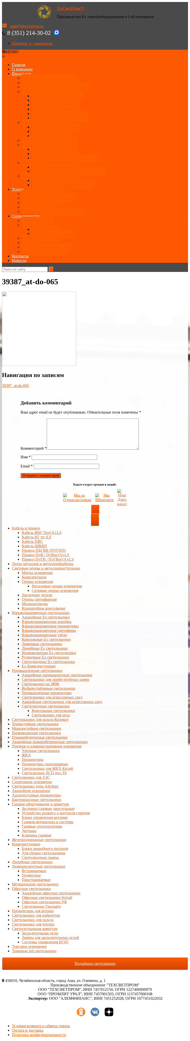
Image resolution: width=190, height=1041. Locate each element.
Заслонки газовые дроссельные (48, 808)
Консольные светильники (53, 711)
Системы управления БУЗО (45, 942)
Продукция (21, 73)
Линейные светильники (32, 862)
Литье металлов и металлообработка (42, 564)
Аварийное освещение (31, 791)
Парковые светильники (51, 136)
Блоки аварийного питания (45, 848)
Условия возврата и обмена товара (41, 1026)
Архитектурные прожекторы (56, 127)
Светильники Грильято (41, 906)
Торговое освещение (29, 946)
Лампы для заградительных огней (50, 937)
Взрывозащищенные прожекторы (60, 118)
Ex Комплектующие (39, 666)
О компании (22, 69)
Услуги (18, 189)
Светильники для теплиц (33, 924)
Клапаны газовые (36, 835)
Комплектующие (26, 844)
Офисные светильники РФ (44, 902)
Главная (18, 65)
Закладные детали (37, 595)
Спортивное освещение (32, 782)
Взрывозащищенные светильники (50, 91)
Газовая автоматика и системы (47, 822)
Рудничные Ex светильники (45, 657)
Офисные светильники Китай (47, 897)
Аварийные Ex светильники (56, 105)
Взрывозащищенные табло (44, 635)
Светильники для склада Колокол (40, 719)
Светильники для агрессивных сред (52, 697)
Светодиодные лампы (40, 857)
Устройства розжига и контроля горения (56, 813)
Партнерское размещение (53, 234)
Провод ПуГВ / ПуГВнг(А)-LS (48, 559)
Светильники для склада (32, 920)
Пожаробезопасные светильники (40, 737)
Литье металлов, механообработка (51, 82)
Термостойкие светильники (35, 724)
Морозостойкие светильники (36, 728)
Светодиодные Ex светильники (48, 662)
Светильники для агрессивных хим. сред (66, 158)
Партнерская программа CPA (46, 247)
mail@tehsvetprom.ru (27, 26)
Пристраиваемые (36, 880)
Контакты (20, 256)
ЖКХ (26, 755)
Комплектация (34, 577)
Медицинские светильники (35, 884)
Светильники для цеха (51, 154)
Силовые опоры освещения (55, 590)
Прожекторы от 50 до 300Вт (55, 167)
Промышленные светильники (47, 145)
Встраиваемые (34, 871)
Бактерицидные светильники (36, 799)
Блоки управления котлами (45, 817)
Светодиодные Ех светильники (58, 96)
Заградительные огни (40, 933)
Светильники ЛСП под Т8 (44, 773)
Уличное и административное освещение (47, 746)
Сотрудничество (26, 216)
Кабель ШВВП (34, 546)
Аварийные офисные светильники (51, 893)
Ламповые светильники (42, 644)
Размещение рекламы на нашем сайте (53, 211)
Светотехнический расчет (44, 202)
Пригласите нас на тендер (44, 251)
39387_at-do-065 (15, 385)
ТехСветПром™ (70, 8)
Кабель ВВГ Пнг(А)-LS (42, 533)
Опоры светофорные (39, 599)
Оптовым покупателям (41, 238)
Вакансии (30, 243)
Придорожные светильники (55, 180)
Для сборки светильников (43, 853)
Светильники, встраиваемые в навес (63, 185)
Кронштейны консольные (43, 608)
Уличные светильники (41, 122)
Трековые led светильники (34, 951)
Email (27, 466)
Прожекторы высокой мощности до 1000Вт (68, 171)
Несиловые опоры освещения (57, 586)
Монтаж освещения (38, 207)
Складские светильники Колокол (50, 140)
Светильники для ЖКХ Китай (47, 768)
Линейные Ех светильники (55, 100)
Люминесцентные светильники (38, 866)
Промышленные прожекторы (46, 693)
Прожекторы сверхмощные (45, 764)
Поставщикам (33, 225)
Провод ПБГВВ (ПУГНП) (44, 550)
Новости (19, 260)
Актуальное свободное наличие (48, 78)
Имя (26, 457)
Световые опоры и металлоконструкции (56, 87)
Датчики (29, 831)
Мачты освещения (37, 573)
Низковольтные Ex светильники (49, 653)
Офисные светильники (31, 888)
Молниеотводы (35, 604)
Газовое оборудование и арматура (40, 804)
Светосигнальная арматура (34, 929)
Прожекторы (33, 162)
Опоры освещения (37, 581)
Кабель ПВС (32, 541)
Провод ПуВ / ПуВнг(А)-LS (45, 555)
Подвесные (31, 875)
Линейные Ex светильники (45, 648)
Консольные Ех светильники (56, 109)
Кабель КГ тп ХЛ (36, 537)
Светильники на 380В (40, 684)
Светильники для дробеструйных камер (55, 679)
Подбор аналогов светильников (48, 198)
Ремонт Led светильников (44, 194)
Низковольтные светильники (36, 733)
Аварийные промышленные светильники (57, 675)
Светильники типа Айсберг (35, 786)
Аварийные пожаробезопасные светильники (50, 742)
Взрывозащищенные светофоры (49, 630)
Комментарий (34, 448)
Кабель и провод (26, 528)
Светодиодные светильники (46, 706)
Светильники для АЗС (41, 176)
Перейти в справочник (32, 43)
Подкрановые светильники (55, 149)
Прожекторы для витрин (33, 911)
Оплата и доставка (37, 220)
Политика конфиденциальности (39, 1035)
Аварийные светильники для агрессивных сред (62, 702)
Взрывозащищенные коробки (46, 622)
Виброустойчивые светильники (48, 688)
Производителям (46, 229)
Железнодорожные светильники (39, 840)
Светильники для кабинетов (36, 915)
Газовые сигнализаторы (42, 826)
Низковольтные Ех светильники (59, 113)
